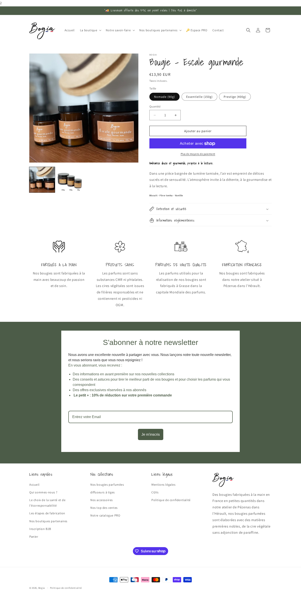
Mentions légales (163, 484)
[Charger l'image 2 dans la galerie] (70, 180)
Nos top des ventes (104, 508)
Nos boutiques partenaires (48, 521)
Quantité (154, 106)
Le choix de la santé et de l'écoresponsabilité (47, 502)
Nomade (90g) (164, 97)
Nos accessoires (101, 500)
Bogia (41, 587)
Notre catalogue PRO (105, 515)
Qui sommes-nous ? (43, 492)
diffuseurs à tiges (102, 492)
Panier (33, 536)
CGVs (154, 492)
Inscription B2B (40, 529)
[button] (90, 30)
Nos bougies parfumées (107, 484)
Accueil (34, 484)
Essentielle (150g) (199, 97)
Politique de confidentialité (171, 500)
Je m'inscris (150, 434)
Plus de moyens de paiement (198, 154)
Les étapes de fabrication (47, 513)
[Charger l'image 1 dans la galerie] (42, 180)
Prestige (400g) (235, 97)
